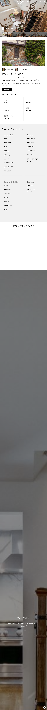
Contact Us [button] (23, 630)
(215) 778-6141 (41, 1)
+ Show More (5, 85)
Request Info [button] (7, 89)
